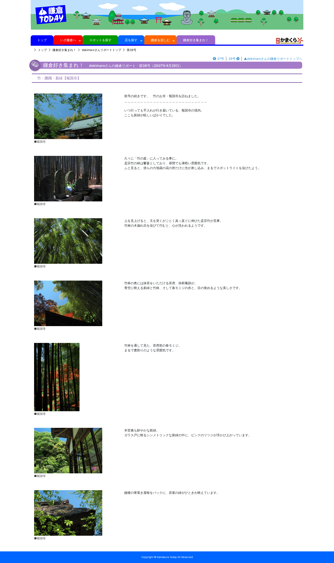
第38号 (131, 50)
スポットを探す (100, 40)
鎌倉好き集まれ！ (195, 40)
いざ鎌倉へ (68, 40)
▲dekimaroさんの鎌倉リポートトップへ (273, 59)
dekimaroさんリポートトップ (101, 50)
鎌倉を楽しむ (160, 40)
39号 (232, 59)
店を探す (131, 40)
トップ (42, 40)
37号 (220, 59)
